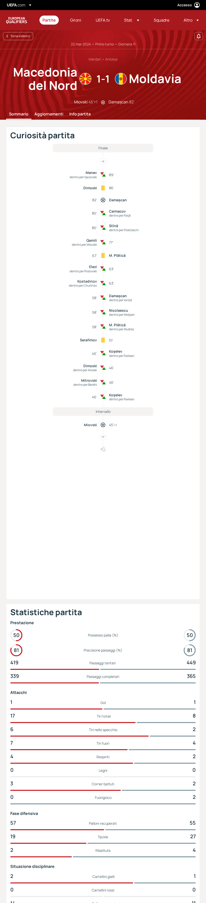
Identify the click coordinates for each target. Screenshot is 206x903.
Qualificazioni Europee (16, 20)
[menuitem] (50, 20)
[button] (131, 20)
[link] (49, 20)
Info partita (80, 114)
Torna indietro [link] (20, 36)
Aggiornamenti (48, 114)
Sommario (18, 114)
